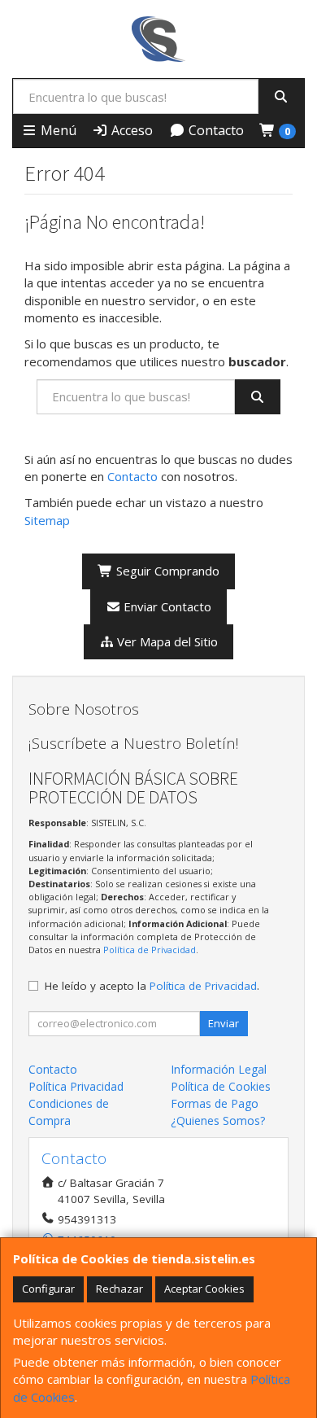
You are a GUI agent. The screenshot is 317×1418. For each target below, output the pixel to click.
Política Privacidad (76, 1086)
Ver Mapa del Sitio (166, 641)
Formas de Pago (214, 1103)
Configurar (48, 1288)
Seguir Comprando (166, 570)
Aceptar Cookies (204, 1288)
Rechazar (119, 1288)
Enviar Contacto (165, 606)
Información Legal (219, 1069)
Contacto (214, 130)
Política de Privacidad (149, 949)
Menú (56, 130)
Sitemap (47, 520)
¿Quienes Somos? (218, 1120)
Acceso (130, 130)
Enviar (223, 1023)
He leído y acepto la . (152, 985)
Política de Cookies (221, 1086)
